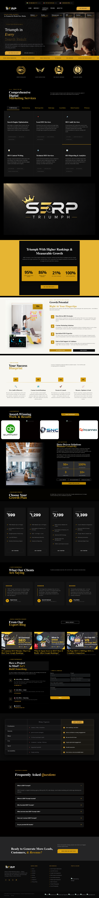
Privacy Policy (34, 882)
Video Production (13, 58)
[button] (49, 209)
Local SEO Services (53, 871)
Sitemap (12, 895)
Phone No (53, 678)
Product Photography (54, 884)
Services (36, 8)
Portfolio (45, 8)
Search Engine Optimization (55, 868)
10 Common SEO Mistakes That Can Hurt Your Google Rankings (15, 651)
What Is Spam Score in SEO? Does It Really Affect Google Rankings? (48, 651)
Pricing (52, 8)
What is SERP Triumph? (24, 785)
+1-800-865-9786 (66, 3)
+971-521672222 (17, 693)
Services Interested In (77, 678)
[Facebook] (6, 880)
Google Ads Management (53, 58)
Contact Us (33, 879)
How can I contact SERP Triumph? (27, 818)
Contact (44, 9)
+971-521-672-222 (50, 3)
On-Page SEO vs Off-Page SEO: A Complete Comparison (80, 651)
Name (52, 673)
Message (52, 687)
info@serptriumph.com (19, 707)
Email (72, 673)
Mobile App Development (55, 879)
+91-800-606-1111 (34, 3)
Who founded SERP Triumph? (25, 805)
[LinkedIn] (9, 880)
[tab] (13, 108)
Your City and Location (56, 682)
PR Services (27, 58)
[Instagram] (13, 880)
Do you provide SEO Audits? (25, 824)
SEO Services (38, 58)
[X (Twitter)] (16, 880)
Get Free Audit (83, 8)
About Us (59, 8)
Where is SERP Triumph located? (26, 798)
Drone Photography (53, 886)
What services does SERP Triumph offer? (28, 811)
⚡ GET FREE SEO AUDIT (13, 53)
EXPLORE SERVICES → (29, 53)
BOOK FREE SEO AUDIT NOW (68, 851)
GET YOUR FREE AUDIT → (49, 286)
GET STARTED (15, 550)
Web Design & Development (73, 58)
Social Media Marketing (91, 58)
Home (29, 8)
